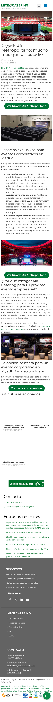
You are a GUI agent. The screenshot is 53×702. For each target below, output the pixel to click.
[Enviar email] (47, 696)
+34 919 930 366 (14, 658)
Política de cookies (18, 689)
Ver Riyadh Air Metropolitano (26, 106)
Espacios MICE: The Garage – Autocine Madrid (25, 544)
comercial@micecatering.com (21, 665)
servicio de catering (11, 326)
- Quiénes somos (15, 618)
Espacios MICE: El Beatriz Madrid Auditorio (24, 532)
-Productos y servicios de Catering (21, 574)
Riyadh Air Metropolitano (13, 68)
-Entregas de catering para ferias (21, 587)
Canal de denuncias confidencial (14, 686)
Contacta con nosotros (26, 388)
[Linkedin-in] (21, 599)
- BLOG (10, 636)
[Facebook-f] (10, 599)
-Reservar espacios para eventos (20, 578)
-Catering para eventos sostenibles (22, 583)
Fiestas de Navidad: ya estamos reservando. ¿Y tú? (27, 549)
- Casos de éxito (14, 627)
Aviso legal (33, 686)
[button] (39, 6)
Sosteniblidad (33, 689)
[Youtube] (27, 599)
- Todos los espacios (16, 623)
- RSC (9, 631)
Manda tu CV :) (14, 673)
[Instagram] (15, 599)
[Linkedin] (45, 5)
